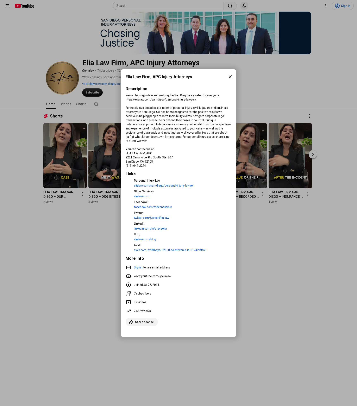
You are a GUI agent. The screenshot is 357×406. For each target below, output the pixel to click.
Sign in (138, 267)
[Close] (230, 77)
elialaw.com (141, 196)
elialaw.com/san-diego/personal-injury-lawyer (164, 185)
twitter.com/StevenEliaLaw (151, 217)
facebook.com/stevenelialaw (153, 207)
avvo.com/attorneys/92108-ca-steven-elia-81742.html (169, 250)
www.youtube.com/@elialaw (152, 276)
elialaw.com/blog (145, 239)
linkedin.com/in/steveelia (150, 228)
